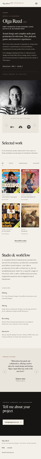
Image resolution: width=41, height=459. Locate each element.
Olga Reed (5, 441)
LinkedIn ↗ (20, 66)
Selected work (7, 66)
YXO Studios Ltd (10, 452)
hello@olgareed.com (13, 422)
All (2, 163)
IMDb (3, 448)
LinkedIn (9, 448)
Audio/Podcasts (23, 163)
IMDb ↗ (14, 66)
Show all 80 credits (20, 241)
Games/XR (36, 163)
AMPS (25, 21)
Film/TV (11, 163)
